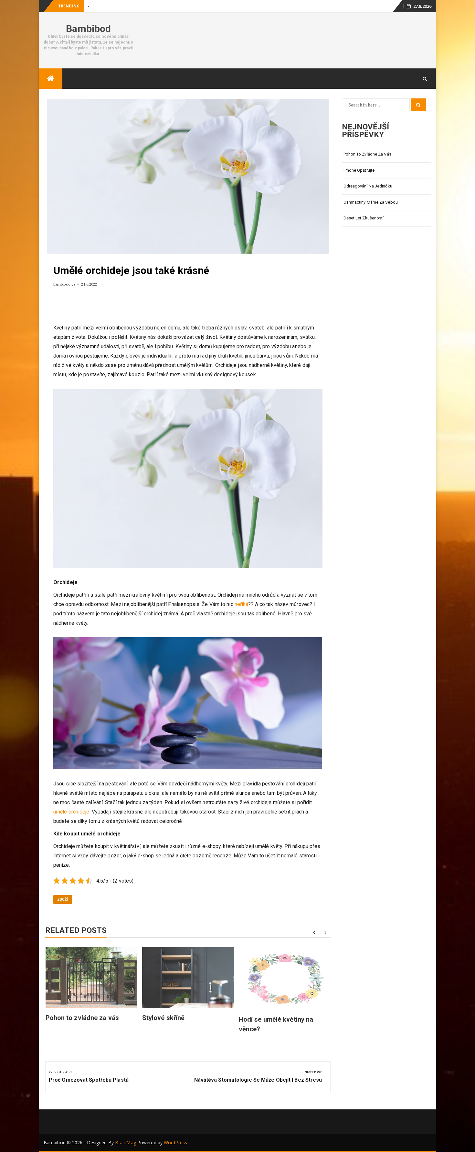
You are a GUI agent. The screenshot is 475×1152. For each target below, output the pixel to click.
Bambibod (88, 28)
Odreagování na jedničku (367, 186)
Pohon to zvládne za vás (82, 1018)
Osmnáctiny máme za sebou (370, 202)
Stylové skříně (163, 1018)
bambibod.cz (65, 284)
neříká (240, 604)
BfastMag (125, 1142)
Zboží (62, 899)
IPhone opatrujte (103, 6)
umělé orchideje (71, 812)
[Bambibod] (50, 78)
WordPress (175, 1142)
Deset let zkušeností (363, 218)
